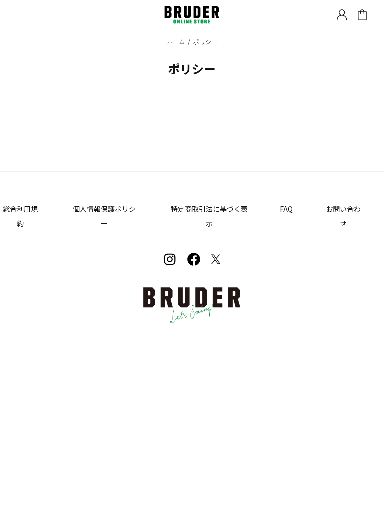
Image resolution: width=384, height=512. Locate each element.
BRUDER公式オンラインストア (192, 15)
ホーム (176, 42)
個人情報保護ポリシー (104, 216)
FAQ (286, 209)
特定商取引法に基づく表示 (209, 216)
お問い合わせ (343, 216)
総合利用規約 (20, 216)
